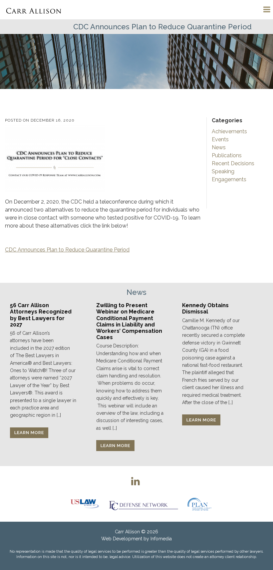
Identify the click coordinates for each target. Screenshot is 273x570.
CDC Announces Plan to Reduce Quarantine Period (67, 250)
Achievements (229, 131)
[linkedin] (135, 481)
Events (220, 139)
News (219, 147)
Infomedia (161, 538)
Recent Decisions (233, 163)
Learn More (29, 432)
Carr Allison (127, 531)
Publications (227, 155)
